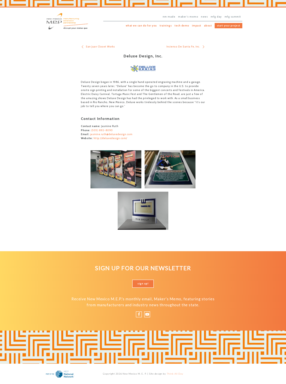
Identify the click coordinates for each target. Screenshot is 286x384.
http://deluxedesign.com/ (110, 138)
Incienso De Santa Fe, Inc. (183, 46)
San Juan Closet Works (100, 46)
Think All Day (175, 373)
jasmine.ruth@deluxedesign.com (111, 134)
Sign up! (143, 283)
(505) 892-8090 (102, 130)
